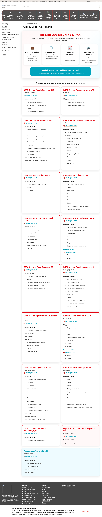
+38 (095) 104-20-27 (71, 178)
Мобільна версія (7, 504)
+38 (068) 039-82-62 (71, 125)
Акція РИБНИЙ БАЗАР (40, 17)
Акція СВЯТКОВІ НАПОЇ (74, 17)
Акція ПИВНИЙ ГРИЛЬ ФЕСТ (48, 17)
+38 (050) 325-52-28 (71, 436)
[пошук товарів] (98, 6)
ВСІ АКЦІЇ (4, 1)
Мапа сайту (6, 50)
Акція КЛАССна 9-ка (20, 17)
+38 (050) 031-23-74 (71, 221)
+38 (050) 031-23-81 (31, 223)
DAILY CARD (22, 1)
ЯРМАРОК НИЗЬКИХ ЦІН (57, 17)
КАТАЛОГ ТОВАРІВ (27, 487)
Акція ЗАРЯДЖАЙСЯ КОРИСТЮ (30, 17)
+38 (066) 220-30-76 (31, 373)
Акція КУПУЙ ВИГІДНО (65, 17)
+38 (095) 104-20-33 (71, 95)
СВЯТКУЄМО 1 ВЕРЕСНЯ (84, 16)
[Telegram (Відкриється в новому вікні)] (74, 1)
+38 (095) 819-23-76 (31, 95)
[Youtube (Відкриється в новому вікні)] (82, 1)
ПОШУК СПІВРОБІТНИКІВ (32, 1)
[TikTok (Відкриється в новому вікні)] (78, 1)
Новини (64, 1)
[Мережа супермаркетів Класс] (7, 488)
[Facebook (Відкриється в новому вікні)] (80, 1)
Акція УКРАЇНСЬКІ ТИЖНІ (11, 17)
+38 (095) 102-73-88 (31, 123)
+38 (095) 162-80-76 (70, 252)
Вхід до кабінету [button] (46, 487)
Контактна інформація (9, 47)
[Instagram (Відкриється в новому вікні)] (76, 1)
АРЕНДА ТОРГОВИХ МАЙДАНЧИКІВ (48, 1)
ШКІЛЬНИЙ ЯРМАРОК (93, 16)
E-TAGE (9, 1)
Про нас (59, 1)
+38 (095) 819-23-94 (31, 323)
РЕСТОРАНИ (15, 1)
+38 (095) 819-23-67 (71, 321)
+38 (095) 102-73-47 (31, 178)
